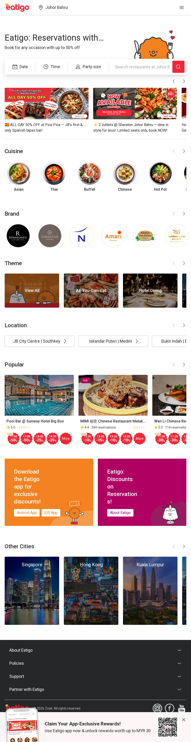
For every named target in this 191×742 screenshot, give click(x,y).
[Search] (178, 67)
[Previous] (173, 81)
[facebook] (169, 708)
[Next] (184, 81)
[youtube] (181, 708)
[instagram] (157, 708)
